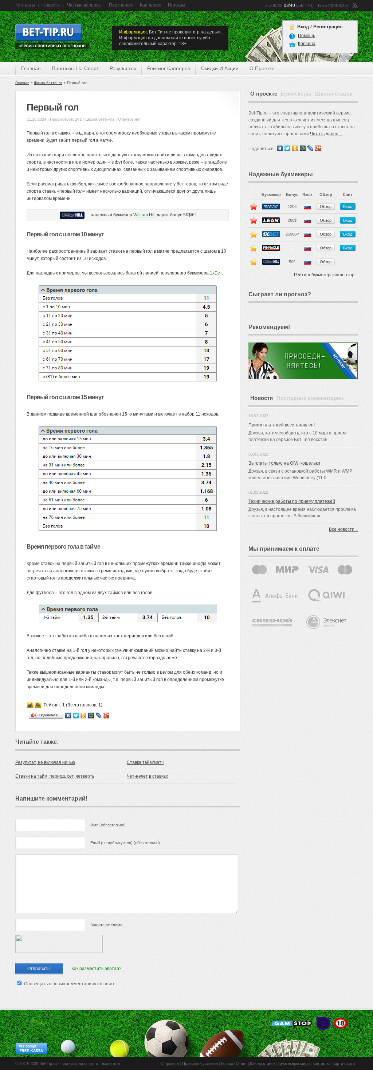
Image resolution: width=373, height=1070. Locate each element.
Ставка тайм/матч (145, 762)
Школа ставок (262, 1063)
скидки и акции (220, 68)
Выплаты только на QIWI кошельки (284, 463)
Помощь (306, 35)
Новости (51, 5)
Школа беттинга (48, 83)
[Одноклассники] (83, 715)
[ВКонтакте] (68, 715)
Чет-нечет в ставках (147, 776)
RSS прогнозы (333, 5)
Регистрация (328, 26)
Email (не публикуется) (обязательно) (125, 843)
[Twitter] (76, 715)
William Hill (144, 214)
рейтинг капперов (168, 68)
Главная (31, 68)
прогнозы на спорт (75, 68)
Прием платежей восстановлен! (281, 425)
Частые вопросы (84, 5)
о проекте (262, 68)
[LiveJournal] (99, 715)
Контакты (25, 5)
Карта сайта (344, 1063)
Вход (303, 26)
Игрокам (176, 5)
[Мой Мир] (91, 715)
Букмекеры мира (294, 1063)
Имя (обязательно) (108, 825)
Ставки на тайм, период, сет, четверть (54, 776)
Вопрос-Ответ (234, 1063)
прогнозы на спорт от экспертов (90, 1063)
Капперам (150, 5)
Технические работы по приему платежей (291, 501)
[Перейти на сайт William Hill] (73, 214)
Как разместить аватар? (96, 968)
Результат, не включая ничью (45, 762)
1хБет (216, 273)
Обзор (325, 206)
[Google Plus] (106, 715)
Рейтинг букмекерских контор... (326, 275)
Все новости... (343, 529)
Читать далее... (326, 133)
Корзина (306, 43)
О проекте (169, 1063)
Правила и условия (200, 1063)
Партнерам (121, 5)
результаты (123, 68)
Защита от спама (106, 925)
